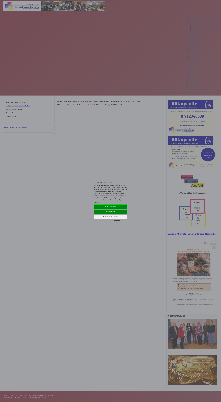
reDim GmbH (117, 220)
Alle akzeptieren (110, 206)
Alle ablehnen (110, 212)
